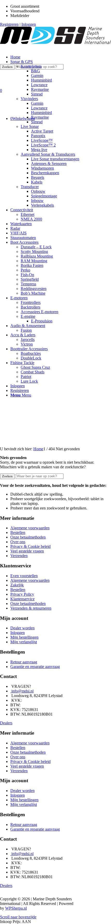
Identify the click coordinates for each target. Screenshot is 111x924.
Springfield (30, 279)
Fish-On (27, 274)
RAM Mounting (34, 261)
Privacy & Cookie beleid (30, 546)
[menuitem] (60, 133)
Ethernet (27, 214)
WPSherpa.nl (16, 908)
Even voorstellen (24, 576)
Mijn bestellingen (24, 637)
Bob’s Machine (33, 293)
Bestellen (17, 532)
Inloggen (28, 24)
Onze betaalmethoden (28, 537)
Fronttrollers (31, 302)
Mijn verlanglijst (23, 642)
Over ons (17, 542)
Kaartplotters (31, 66)
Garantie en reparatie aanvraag (35, 666)
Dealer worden (22, 628)
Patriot (26, 376)
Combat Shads (32, 372)
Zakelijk (17, 585)
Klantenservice (22, 599)
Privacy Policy (22, 594)
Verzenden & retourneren (30, 608)
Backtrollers (30, 307)
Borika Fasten (32, 265)
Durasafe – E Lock (36, 247)
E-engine (28, 316)
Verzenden (19, 555)
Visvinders (29, 98)
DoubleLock (31, 358)
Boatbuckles (31, 353)
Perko (25, 270)
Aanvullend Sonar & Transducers (48, 154)
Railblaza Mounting (37, 256)
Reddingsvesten (33, 288)
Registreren (9, 24)
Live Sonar (30, 126)
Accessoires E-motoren (39, 312)
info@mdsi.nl (22, 691)
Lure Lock (29, 381)
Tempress (28, 284)
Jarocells (28, 339)
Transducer (30, 186)
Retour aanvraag (23, 662)
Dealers (6, 723)
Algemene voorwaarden (30, 528)
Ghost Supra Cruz (35, 367)
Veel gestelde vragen (27, 551)
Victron (27, 344)
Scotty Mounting (34, 251)
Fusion (26, 330)
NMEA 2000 (31, 219)
